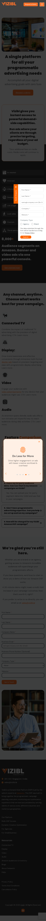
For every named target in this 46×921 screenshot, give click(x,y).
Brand (36, 224)
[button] (25, 237)
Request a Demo (30, 4)
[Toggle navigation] (42, 4)
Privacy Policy (29, 233)
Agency (26, 224)
